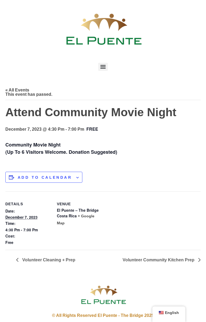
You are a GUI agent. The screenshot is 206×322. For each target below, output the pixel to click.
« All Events (17, 90)
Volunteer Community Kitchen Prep (159, 260)
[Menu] (103, 67)
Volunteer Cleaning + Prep (48, 260)
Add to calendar (45, 177)
